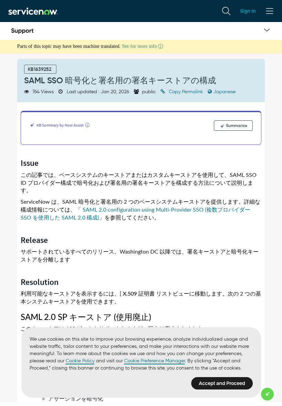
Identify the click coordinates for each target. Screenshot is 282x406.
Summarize (236, 125)
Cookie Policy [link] (80, 361)
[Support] (22, 31)
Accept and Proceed (222, 383)
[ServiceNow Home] (33, 10)
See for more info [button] (140, 46)
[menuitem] (226, 11)
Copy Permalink (185, 92)
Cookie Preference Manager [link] (154, 361)
